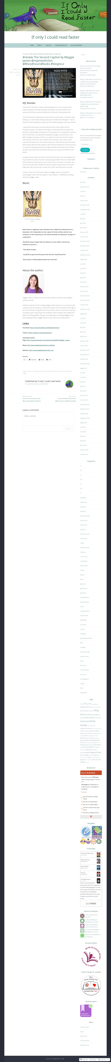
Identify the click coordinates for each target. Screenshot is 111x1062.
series (82, 661)
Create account (84, 1027)
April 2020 (83, 223)
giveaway (83, 584)
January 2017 (84, 400)
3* (81, 475)
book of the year (84, 534)
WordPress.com (84, 1045)
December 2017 (84, 350)
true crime (83, 674)
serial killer (91, 755)
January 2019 (84, 291)
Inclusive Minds (76, 45)
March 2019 (83, 282)
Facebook (91, 159)
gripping (92, 738)
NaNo (84, 747)
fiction (96, 735)
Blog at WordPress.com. (55, 1059)
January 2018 (84, 345)
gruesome (83, 740)
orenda (87, 750)
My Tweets (83, 172)
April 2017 (83, 386)
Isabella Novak (89, 934)
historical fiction (84, 602)
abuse (92, 704)
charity (82, 543)
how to (82, 606)
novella (82, 629)
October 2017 (84, 359)
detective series (84, 733)
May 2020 (82, 219)
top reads (93, 757)
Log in (82, 1031)
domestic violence (92, 733)
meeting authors (84, 611)
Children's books (84, 547)
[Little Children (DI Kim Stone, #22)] (98, 870)
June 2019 (83, 268)
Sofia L (87, 915)
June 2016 (83, 431)
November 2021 (84, 187)
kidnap (62, 371)
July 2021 (83, 191)
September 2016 (85, 418)
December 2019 (84, 241)
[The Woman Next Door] (98, 857)
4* (23, 54)
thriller (89, 757)
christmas (83, 552)
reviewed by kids (85, 652)
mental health (84, 615)
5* (81, 493)
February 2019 (84, 286)
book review (38, 54)
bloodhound (45, 371)
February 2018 (84, 341)
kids (81, 745)
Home (32, 45)
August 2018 (83, 314)
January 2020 (84, 237)
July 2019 (83, 264)
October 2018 (84, 305)
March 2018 (83, 336)
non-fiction (83, 625)
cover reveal (83, 556)
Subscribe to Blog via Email (91, 129)
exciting (82, 735)
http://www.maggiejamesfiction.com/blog (40, 345)
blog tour (31, 371)
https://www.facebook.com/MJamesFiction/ (44, 328)
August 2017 (83, 368)
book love (83, 529)
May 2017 (82, 382)
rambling (82, 647)
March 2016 (83, 445)
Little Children (85, 866)
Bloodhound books (54, 371)
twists (93, 759)
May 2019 (82, 273)
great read (88, 738)
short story (83, 665)
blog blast (83, 507)
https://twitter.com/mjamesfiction (40, 333)
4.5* (81, 488)
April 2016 (83, 441)
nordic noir (82, 749)
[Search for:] (91, 55)
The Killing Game (85, 879)
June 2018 (83, 323)
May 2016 (82, 436)
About (39, 45)
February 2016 (84, 450)
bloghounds (38, 371)
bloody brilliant (89, 718)
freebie (82, 575)
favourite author (91, 735)
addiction (96, 704)
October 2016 (84, 413)
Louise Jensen (84, 855)
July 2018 (83, 318)
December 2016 (84, 404)
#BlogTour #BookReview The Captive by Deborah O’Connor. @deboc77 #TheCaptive (90, 115)
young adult (83, 692)
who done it (98, 759)
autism (96, 707)
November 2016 (84, 409)
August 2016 (83, 422)
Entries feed (83, 1036)
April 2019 (83, 277)
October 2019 (84, 250)
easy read (99, 733)
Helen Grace (83, 742)
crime (82, 731)
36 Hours (83, 873)
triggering (82, 759)
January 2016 (84, 454)
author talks (83, 502)
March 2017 (83, 391)
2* (81, 466)
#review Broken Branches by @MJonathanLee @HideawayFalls (65, 398)
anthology (83, 498)
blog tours (29, 54)
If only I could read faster (55, 37)
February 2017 (84, 395)
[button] (86, 832)
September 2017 (85, 364)
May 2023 (82, 182)
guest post (83, 593)
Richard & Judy (84, 656)
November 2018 (84, 300)
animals (93, 707)
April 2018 (83, 332)
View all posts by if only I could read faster (37, 384)
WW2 (81, 688)
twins (90, 759)
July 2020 (83, 214)
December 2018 (84, 296)
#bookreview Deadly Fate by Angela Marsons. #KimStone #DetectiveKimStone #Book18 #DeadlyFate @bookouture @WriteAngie (90, 70)
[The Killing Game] (98, 883)
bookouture (85, 721)
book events (83, 520)
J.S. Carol (83, 881)
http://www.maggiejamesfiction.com (41, 350)
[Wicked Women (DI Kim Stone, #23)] (98, 863)
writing (82, 683)
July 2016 (83, 427)
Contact (49, 45)
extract (82, 570)
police (92, 750)
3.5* (81, 479)
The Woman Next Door (87, 853)
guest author (83, 588)
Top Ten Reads (84, 670)
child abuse (92, 725)
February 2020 (84, 232)
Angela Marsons (85, 707)
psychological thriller (51, 54)
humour (99, 742)
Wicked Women (85, 860)
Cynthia (87, 920)
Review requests (61, 45)
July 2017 (83, 373)
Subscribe (85, 150)
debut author (84, 566)
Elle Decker (88, 929)
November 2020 (84, 205)
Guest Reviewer (84, 597)
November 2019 (84, 246)
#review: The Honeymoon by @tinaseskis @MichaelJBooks (32, 398)
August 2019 (83, 259)
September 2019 (85, 255)
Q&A (81, 643)
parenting (83, 634)
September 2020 (85, 209)
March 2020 (83, 228)
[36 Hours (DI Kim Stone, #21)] (98, 876)
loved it (90, 745)
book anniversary (85, 516)
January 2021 (84, 200)
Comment (68, 428)
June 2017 (83, 377)
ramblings (85, 755)
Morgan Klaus (89, 925)
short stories (85, 757)
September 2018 (85, 309)
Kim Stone (86, 745)
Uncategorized (84, 679)
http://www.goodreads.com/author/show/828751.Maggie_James (48, 340)
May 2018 (82, 327)
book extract (83, 525)
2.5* (81, 470)
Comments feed (84, 1040)
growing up (96, 738)
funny (81, 579)
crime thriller (83, 561)
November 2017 (84, 354)
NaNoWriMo (83, 620)
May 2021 (82, 196)
